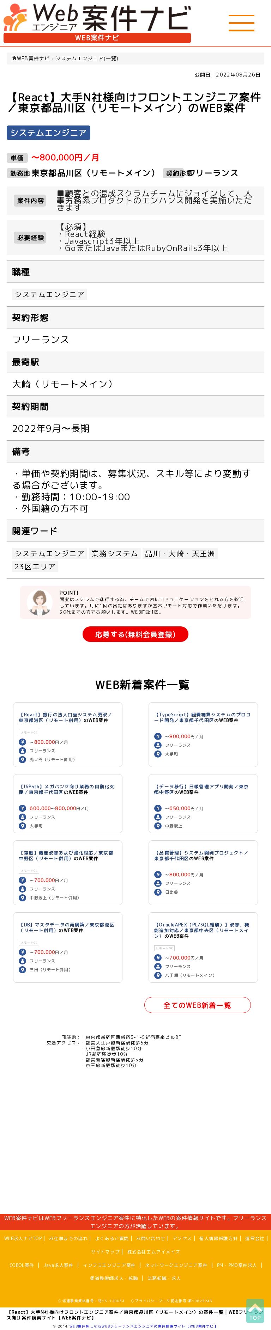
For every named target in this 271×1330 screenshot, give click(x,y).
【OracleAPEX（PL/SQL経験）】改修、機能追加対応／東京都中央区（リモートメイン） (201, 930)
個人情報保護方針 (218, 1238)
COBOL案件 (22, 1265)
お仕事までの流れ (68, 1238)
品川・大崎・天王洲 (180, 553)
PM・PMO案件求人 (237, 1265)
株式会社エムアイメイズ (153, 1252)
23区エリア (35, 566)
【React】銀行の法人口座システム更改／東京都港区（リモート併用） (66, 717)
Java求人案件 (58, 1265)
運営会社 (255, 1238)
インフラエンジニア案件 (109, 1265)
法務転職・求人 (164, 1278)
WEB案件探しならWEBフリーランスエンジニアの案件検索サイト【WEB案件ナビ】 (144, 1326)
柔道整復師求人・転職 (114, 1278)
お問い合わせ (150, 1238)
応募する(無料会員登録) (135, 634)
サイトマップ (105, 1252)
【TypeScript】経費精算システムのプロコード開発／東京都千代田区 (202, 717)
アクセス (182, 1238)
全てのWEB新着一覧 (197, 1005)
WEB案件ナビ (97, 37)
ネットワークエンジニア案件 (176, 1265)
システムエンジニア (49, 294)
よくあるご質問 (112, 1238)
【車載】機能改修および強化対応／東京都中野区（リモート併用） (66, 855)
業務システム (114, 553)
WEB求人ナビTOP (23, 1238)
